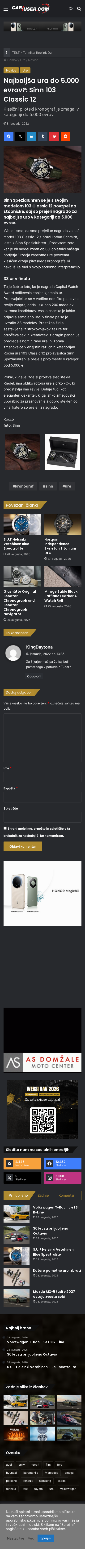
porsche (11, 1480)
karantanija (30, 1472)
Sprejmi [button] (45, 1538)
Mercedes (51, 1472)
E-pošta (11, 788)
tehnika (11, 1489)
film (48, 1464)
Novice (33, 60)
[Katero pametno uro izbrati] (17, 1277)
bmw (21, 1464)
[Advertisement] (43, 966)
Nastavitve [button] (15, 1538)
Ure (23, 60)
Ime (8, 768)
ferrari (35, 1464)
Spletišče (11, 808)
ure (68, 486)
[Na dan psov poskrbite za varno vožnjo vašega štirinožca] (42, 1418)
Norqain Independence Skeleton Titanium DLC (60, 546)
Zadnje (43, 1195)
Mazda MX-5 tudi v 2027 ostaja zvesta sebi (54, 1294)
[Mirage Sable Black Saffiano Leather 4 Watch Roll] (62, 576)
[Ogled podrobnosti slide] (42, 26)
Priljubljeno (18, 1195)
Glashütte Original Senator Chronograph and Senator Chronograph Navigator (20, 602)
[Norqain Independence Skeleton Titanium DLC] (62, 524)
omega (69, 1472)
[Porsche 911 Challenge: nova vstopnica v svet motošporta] (69, 1418)
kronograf (24, 486)
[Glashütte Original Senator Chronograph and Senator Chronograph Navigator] (22, 576)
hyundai (11, 1472)
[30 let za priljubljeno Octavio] (17, 1235)
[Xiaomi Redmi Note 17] (16, 1434)
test (25, 1489)
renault (28, 1480)
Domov (11, 60)
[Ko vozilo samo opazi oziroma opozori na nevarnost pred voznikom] (69, 1434)
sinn (49, 486)
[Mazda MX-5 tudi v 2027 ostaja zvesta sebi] (17, 1298)
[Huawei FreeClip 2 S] (42, 1434)
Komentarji (67, 1195)
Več (31, 1538)
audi (9, 1464)
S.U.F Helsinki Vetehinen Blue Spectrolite (16, 544)
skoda (62, 1480)
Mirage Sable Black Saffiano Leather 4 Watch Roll (60, 596)
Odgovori (34, 676)
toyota (38, 1489)
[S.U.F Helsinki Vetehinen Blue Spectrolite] (22, 524)
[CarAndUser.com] (31, 8)
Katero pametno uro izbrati (57, 1270)
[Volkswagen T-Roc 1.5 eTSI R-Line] (17, 1214)
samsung (45, 1480)
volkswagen (68, 1489)
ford (59, 1464)
